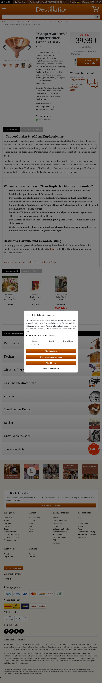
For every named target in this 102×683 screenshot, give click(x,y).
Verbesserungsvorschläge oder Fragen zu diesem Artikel (31, 262)
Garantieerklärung (59, 537)
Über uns (32, 554)
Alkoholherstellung (11, 532)
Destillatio (34, 548)
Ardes (31, 523)
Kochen (7, 521)
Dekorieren (8, 523)
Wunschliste (77, 54)
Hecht (31, 532)
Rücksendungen (59, 534)
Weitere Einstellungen (51, 368)
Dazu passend (11, 271)
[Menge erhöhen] (75, 60)
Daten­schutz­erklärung (36, 335)
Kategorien (9, 512)
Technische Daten (32, 129)
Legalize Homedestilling (86, 532)
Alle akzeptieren (51, 351)
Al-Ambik (32, 521)
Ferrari (31, 529)
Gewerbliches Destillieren (87, 534)
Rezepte (81, 526)
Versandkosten (92, 51)
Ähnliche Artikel (31, 271)
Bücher (6, 529)
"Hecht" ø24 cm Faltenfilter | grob (61, 297)
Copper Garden (34, 518)
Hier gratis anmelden (51, 505)
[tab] (12, 129)
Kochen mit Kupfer (11, 22)
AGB (54, 540)
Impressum (57, 543)
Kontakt (55, 518)
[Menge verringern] (75, 64)
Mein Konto (10, 548)
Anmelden (7, 554)
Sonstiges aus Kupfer (11, 537)
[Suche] (97, 17)
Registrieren (8, 557)
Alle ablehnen (51, 363)
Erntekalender (83, 523)
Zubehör (7, 526)
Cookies (56, 526)
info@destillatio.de (77, 80)
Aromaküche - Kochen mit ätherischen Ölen (10, 297)
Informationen (84, 512)
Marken (32, 512)
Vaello (31, 526)
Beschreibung (11, 129)
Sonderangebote (10, 540)
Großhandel (82, 537)
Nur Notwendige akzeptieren (51, 357)
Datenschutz (57, 523)
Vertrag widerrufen (13, 568)
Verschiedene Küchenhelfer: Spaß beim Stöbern (55, 22)
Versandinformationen (61, 521)
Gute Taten (32, 557)
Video (80, 529)
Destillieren (8, 518)
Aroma (80, 521)
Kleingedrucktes (61, 512)
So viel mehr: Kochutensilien (29, 22)
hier (52, 249)
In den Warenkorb (88, 62)
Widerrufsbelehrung (60, 532)
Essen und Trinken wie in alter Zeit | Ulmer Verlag (35, 297)
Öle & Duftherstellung (11, 534)
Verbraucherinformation (61, 529)
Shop (79, 518)
